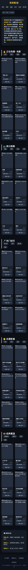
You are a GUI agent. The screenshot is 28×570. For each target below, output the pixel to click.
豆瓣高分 (6, 436)
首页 (3, 7)
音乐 (13, 243)
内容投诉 (14, 562)
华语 (21, 436)
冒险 (24, 341)
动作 (5, 54)
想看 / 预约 (7, 81)
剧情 (24, 54)
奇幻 (12, 341)
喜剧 (18, 54)
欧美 (5, 440)
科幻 (12, 54)
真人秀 (5, 243)
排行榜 (24, 7)
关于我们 (6, 558)
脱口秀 (19, 243)
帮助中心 (14, 558)
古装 (18, 149)
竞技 (5, 247)
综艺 (15, 7)
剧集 (11, 7)
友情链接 (21, 558)
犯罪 (24, 149)
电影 (7, 7)
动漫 (20, 7)
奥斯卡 (14, 436)
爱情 (12, 149)
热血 (5, 341)
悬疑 (5, 149)
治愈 (18, 341)
